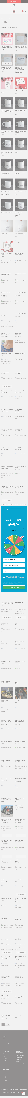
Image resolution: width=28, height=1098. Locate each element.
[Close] (25, 508)
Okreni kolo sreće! (14, 587)
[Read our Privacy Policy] (24, 581)
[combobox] (14, 571)
